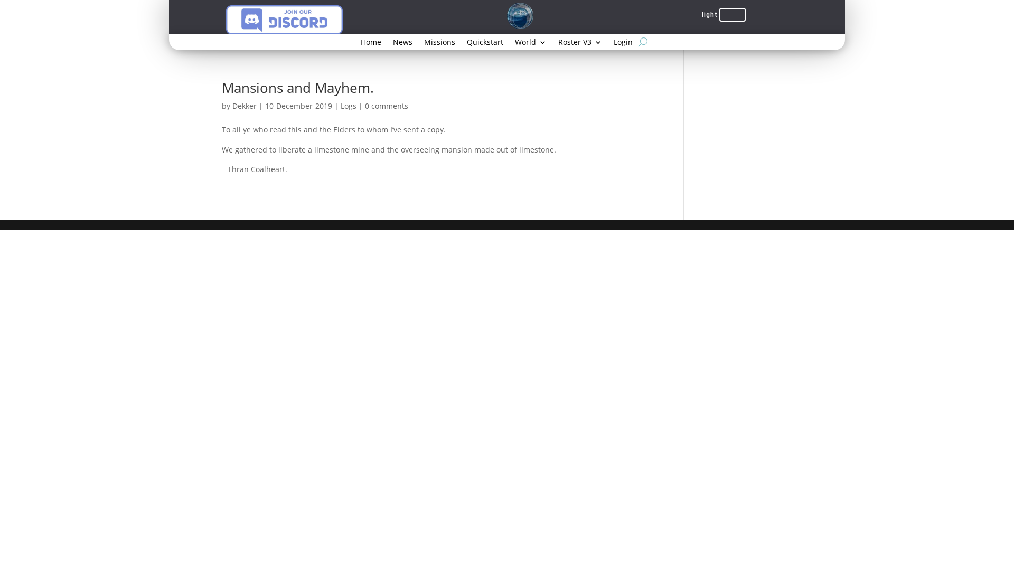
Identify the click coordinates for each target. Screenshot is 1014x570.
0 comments (386, 106)
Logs (348, 106)
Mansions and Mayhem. (298, 87)
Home (371, 43)
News (402, 43)
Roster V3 (575, 43)
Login (623, 43)
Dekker (244, 106)
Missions (439, 43)
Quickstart (485, 43)
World (525, 43)
